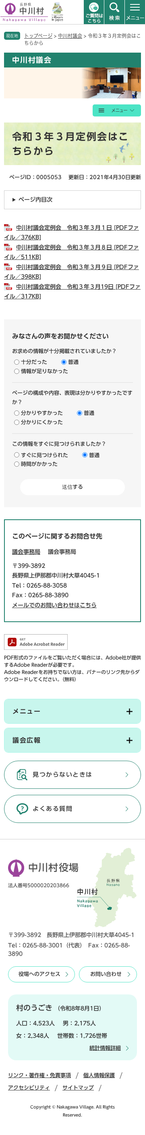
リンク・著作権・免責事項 (39, 1075)
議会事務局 (26, 552)
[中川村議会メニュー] (117, 110)
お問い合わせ (106, 974)
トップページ (38, 35)
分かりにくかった (42, 422)
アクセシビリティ (29, 1087)
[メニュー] (135, 12)
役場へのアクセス (39, 974)
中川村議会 (70, 35)
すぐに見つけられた (44, 455)
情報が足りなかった (44, 371)
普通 (73, 362)
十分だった (34, 362)
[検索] (114, 12)
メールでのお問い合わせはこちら (54, 605)
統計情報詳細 (105, 1048)
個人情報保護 (99, 1075)
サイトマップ (78, 1087)
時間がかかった (39, 464)
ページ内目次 (35, 199)
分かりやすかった (42, 413)
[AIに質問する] (94, 12)
